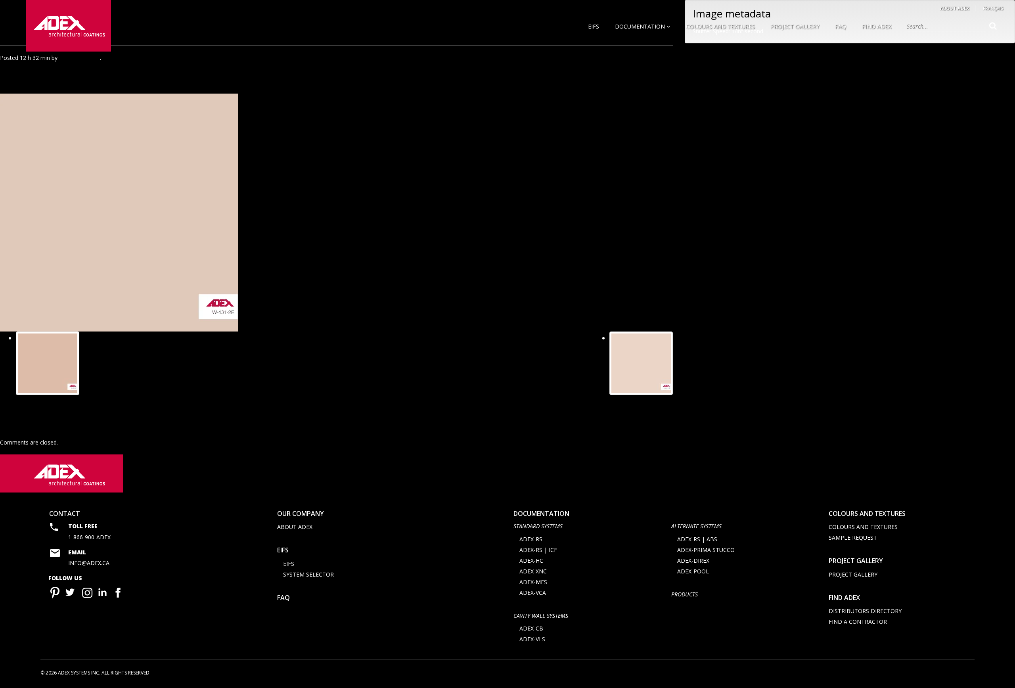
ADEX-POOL (693, 571)
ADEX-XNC (533, 571)
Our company (300, 513)
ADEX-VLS (532, 639)
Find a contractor (858, 621)
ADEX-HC (531, 560)
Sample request (853, 537)
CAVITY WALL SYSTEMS (540, 615)
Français (993, 8)
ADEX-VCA (532, 592)
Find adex (844, 597)
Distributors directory (865, 611)
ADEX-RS (530, 539)
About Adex (954, 8)
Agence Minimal (79, 57)
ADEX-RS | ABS (697, 539)
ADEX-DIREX (693, 560)
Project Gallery (794, 26)
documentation (541, 513)
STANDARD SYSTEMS (538, 526)
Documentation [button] (640, 26)
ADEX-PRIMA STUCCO (706, 550)
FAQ (840, 26)
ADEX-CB (531, 628)
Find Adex (876, 26)
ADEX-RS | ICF (538, 550)
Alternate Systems (696, 526)
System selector (308, 574)
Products (684, 594)
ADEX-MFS (533, 582)
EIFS (593, 26)
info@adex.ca (88, 563)
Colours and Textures (720, 26)
